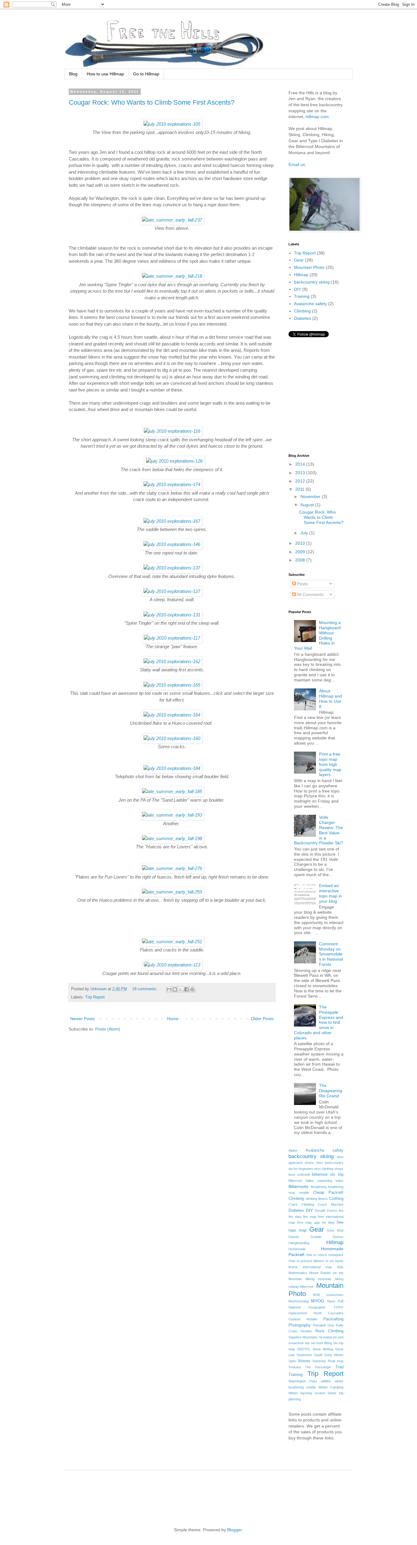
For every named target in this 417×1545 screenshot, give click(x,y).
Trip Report (95, 997)
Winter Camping (330, 1387)
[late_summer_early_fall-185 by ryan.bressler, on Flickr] (172, 791)
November (311, 496)
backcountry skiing (312, 282)
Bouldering (318, 1187)
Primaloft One (323, 1325)
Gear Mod (335, 1230)
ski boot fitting (321, 1343)
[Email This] (169, 989)
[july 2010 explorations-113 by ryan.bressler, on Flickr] (172, 964)
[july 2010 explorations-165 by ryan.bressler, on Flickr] (172, 685)
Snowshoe (304, 1355)
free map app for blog (316, 1222)
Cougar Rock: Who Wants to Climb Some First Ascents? (151, 102)
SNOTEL (303, 1349)
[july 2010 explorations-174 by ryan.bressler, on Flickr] (172, 484)
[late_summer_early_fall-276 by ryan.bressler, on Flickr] (172, 868)
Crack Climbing (301, 1204)
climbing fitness (316, 1198)
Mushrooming (298, 1301)
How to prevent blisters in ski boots (315, 1261)
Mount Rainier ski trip (326, 1273)
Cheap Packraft (328, 1192)
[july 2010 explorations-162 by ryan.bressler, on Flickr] (172, 661)
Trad (339, 1367)
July (304, 532)
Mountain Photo (309, 267)
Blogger (234, 1529)
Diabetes (302, 318)
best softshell (299, 1174)
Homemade (297, 1249)
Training (302, 296)
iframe (293, 1267)
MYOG (317, 1300)
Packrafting (333, 1319)
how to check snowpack (325, 1255)
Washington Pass (302, 1381)
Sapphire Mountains (303, 1337)
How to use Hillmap (105, 73)
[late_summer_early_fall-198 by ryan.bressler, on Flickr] (172, 838)
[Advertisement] (185, 1493)
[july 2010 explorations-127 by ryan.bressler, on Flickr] (172, 591)
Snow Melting (323, 1349)
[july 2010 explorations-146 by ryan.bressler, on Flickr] (172, 544)
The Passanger (318, 1367)
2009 (300, 551)
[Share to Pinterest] (192, 989)
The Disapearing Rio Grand (330, 1090)
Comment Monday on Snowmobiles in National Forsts (331, 954)
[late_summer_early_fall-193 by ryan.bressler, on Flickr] (172, 815)
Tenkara (294, 1367)
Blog (73, 73)
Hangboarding (298, 1243)
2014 (300, 464)
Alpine (292, 1150)
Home (173, 1018)
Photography (299, 1325)
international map (317, 1267)
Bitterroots (298, 1186)
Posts (302, 583)
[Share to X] (181, 989)
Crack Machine (330, 1204)
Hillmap (301, 274)
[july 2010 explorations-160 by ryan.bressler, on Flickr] (172, 738)
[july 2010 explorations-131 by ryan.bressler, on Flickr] (172, 614)
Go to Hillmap (146, 73)
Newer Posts (82, 1018)
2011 (300, 489)
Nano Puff (335, 1301)
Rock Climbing (329, 1331)
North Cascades (329, 1313)
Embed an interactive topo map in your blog (330, 893)
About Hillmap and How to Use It (330, 698)
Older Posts (262, 1018)
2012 (300, 480)
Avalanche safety (310, 303)
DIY (297, 289)
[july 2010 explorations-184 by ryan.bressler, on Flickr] (172, 768)
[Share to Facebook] (186, 989)
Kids (340, 1267)
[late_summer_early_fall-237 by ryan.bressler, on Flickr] (172, 219)
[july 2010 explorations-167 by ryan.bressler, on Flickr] (172, 521)
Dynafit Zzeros (326, 1210)
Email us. (297, 164)
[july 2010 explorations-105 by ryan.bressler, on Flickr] (172, 124)
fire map (309, 1216)
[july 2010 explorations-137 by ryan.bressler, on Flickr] (172, 567)
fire (341, 1210)
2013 (300, 472)
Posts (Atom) (107, 1029)
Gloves (293, 1237)
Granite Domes (326, 1237)
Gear (299, 260)
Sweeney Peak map (327, 1361)
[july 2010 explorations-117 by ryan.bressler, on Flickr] (172, 638)
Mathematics (297, 1273)
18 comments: (145, 989)
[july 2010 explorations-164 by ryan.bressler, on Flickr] (172, 714)
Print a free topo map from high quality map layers (330, 764)
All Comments (310, 594)
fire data (294, 1216)
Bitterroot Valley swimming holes (315, 1180)
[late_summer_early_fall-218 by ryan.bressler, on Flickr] (172, 276)
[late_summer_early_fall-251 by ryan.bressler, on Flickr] (172, 941)
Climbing (302, 311)
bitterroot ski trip (328, 1174)
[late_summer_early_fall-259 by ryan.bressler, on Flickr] (172, 891)
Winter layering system (306, 1393)
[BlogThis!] (175, 989)
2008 (300, 560)
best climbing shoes (328, 1169)
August (307, 504)
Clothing (336, 1199)
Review (306, 1331)
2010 (300, 543)
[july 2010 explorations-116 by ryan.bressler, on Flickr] (172, 431)
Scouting (325, 1337)
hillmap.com (317, 116)
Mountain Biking (301, 1279)
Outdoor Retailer (303, 1319)
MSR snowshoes (328, 1295)
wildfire (326, 1381)
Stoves (304, 1361)
